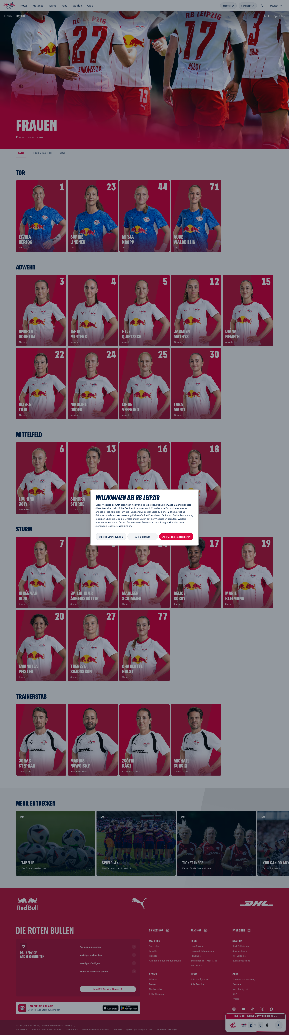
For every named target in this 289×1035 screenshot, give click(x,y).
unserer (137, 522)
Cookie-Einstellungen (111, 536)
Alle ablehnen (142, 536)
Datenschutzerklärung (154, 522)
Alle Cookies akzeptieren (176, 536)
